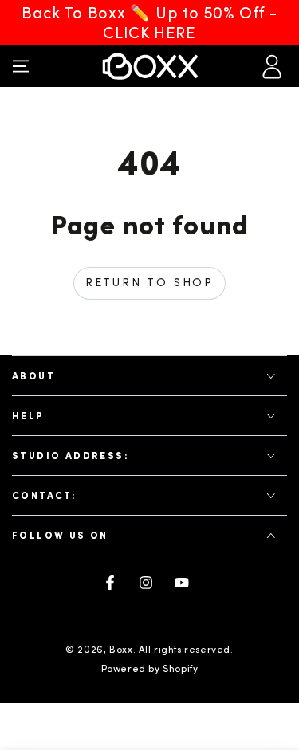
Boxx (120, 649)
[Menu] (20, 66)
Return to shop (149, 283)
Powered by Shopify (150, 668)
